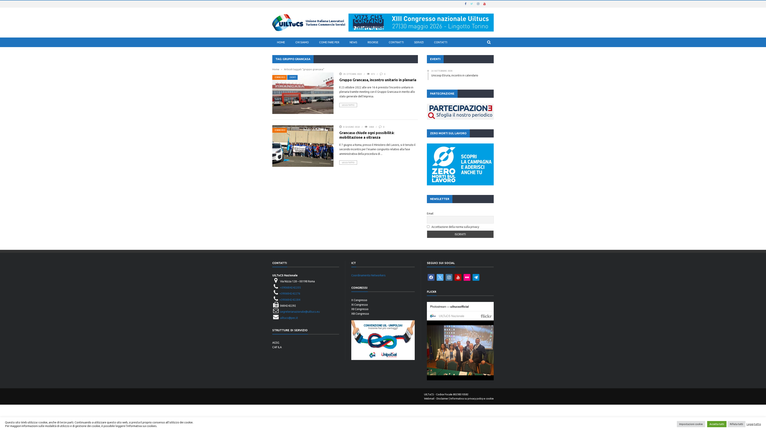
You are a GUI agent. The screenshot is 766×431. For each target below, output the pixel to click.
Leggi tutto (348, 105)
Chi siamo (302, 42)
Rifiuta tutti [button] (736, 424)
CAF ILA (277, 347)
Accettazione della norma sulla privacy (455, 226)
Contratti (396, 42)
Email (430, 213)
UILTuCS (429, 394)
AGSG (275, 342)
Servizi (419, 42)
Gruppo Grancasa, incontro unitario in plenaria (377, 80)
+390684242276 (289, 293)
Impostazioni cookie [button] (691, 424)
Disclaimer (442, 398)
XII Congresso (359, 309)
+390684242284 (289, 299)
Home (281, 42)
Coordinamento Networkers (368, 275)
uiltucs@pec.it (289, 317)
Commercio (280, 77)
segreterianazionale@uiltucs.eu (300, 311)
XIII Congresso (360, 313)
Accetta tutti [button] (717, 424)
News (353, 42)
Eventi (293, 77)
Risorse (373, 42)
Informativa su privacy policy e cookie (472, 398)
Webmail (429, 398)
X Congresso (359, 300)
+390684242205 (290, 287)
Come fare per (329, 42)
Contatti (440, 42)
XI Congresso (359, 304)
